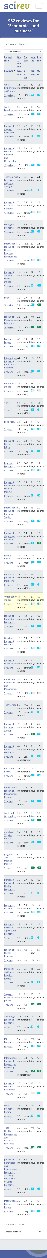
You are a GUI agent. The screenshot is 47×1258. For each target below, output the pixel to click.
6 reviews (8, 451)
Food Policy (9, 421)
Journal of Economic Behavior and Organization (10, 154)
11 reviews (9, 260)
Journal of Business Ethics (9, 444)
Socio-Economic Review (8, 1108)
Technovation (11, 704)
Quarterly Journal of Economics (9, 641)
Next (22, 44)
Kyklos (7, 297)
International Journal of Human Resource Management (10, 250)
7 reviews (8, 410)
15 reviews (9, 165)
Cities (7, 402)
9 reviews (8, 346)
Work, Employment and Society (10, 87)
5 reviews (8, 626)
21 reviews (9, 95)
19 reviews (9, 114)
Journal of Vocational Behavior (9, 536)
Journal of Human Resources (9, 953)
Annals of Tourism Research (8, 835)
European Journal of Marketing (9, 577)
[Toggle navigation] (39, 6)
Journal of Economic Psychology (9, 1086)
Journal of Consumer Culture (9, 727)
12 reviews (9, 190)
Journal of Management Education (10, 320)
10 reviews (9, 305)
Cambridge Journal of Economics (9, 1019)
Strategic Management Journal (10, 997)
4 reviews (8, 982)
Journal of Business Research (9, 205)
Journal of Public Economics (9, 749)
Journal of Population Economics (9, 619)
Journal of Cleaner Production (9, 129)
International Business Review (10, 1204)
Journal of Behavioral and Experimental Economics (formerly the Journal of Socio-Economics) (10, 1172)
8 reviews (8, 371)
